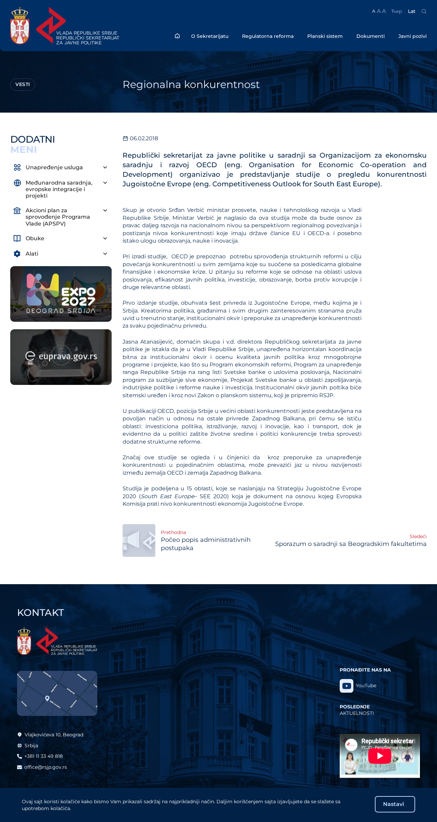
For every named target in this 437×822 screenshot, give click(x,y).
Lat (411, 11)
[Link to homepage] (75, 25)
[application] (380, 755)
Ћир (396, 11)
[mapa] (57, 693)
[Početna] (177, 35)
